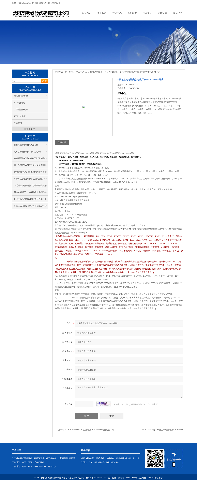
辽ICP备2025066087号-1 (96, 478)
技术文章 (147, 13)
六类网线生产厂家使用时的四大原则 (30, 172)
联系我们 (177, 13)
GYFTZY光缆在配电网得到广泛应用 (30, 199)
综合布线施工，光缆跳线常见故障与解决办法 (30, 193)
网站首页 (86, 13)
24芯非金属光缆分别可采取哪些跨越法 (30, 186)
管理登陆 (158, 478)
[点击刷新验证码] (103, 404)
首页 (71, 72)
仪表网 (121, 478)
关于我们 (101, 13)
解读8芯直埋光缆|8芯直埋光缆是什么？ (29, 180)
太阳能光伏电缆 (21, 96)
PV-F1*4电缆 (20, 116)
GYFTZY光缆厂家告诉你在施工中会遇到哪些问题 (30, 207)
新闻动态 (132, 13)
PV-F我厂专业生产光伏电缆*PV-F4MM (165, 430)
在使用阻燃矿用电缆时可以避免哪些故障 (30, 159)
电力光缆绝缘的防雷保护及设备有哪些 (30, 166)
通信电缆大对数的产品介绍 (26, 145)
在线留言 (162, 13)
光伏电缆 (18, 123)
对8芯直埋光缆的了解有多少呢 (27, 152)
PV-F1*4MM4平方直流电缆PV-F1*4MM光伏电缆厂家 (90, 430)
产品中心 (117, 13)
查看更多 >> (29, 129)
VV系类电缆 (19, 103)
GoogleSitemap (131, 478)
